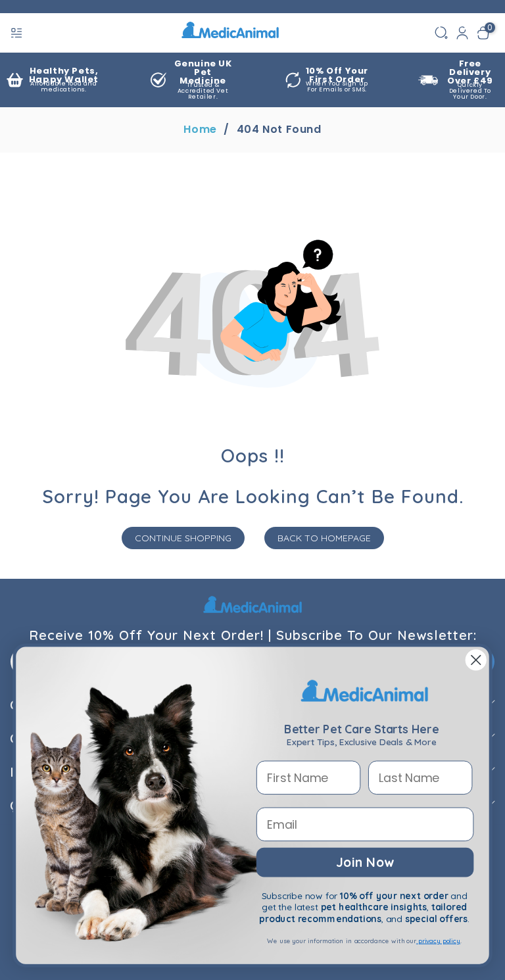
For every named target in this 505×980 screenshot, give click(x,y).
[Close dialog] (476, 660)
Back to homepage (324, 538)
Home (199, 129)
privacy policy (438, 941)
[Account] (462, 32)
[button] (18, 33)
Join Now (364, 862)
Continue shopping (183, 538)
